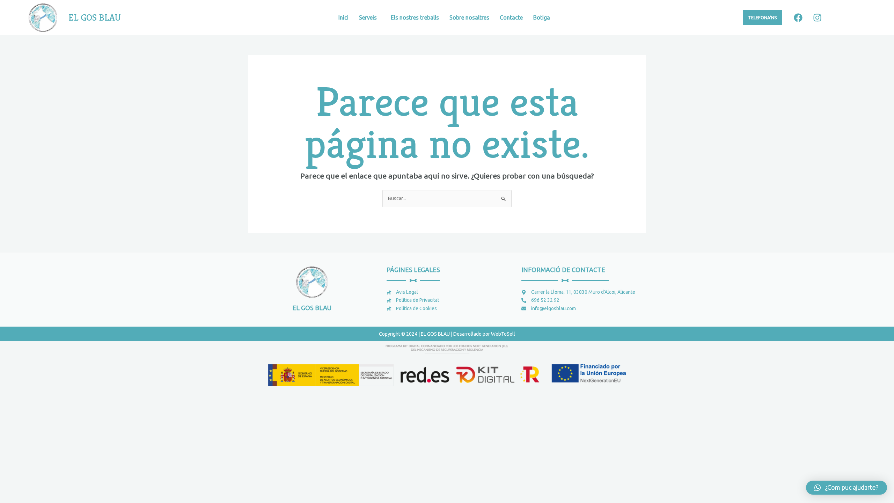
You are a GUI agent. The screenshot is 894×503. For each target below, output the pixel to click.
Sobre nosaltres (469, 17)
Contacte (511, 17)
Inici (343, 17)
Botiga (541, 17)
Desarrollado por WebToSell (484, 334)
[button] (846, 488)
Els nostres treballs (415, 17)
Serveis (368, 17)
